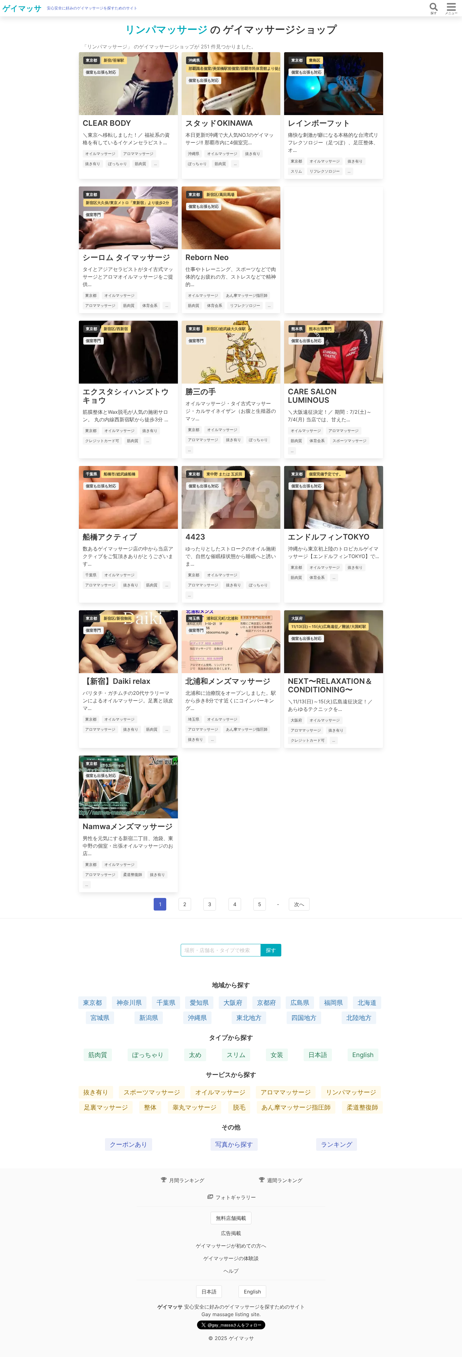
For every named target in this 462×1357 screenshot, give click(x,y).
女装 (277, 1055)
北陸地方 (358, 1018)
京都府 (266, 1002)
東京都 (92, 1002)
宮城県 (100, 1018)
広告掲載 (231, 1233)
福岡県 (333, 1002)
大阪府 (232, 1002)
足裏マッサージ (106, 1107)
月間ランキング (186, 1180)
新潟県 (148, 1018)
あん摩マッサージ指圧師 (296, 1107)
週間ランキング (284, 1180)
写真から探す (234, 1144)
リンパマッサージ (351, 1092)
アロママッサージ (286, 1092)
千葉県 (166, 1002)
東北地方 (248, 1018)
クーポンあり (128, 1144)
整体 (150, 1107)
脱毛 (239, 1107)
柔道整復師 (362, 1107)
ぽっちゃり (148, 1055)
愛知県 (199, 1002)
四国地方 (303, 1018)
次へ (299, 904)
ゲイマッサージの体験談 (231, 1258)
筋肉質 (97, 1055)
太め (195, 1055)
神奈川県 (129, 1002)
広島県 (299, 1002)
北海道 (367, 1002)
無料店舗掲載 (231, 1218)
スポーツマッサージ (152, 1092)
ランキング (336, 1144)
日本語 (317, 1055)
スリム (236, 1055)
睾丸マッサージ (195, 1107)
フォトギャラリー (235, 1197)
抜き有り (95, 1092)
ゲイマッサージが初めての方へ (231, 1246)
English (363, 1055)
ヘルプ (231, 1271)
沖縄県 (197, 1018)
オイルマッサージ (220, 1092)
